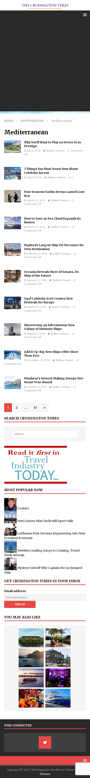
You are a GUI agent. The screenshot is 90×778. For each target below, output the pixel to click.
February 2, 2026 (37, 253)
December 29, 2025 (38, 360)
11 (35, 407)
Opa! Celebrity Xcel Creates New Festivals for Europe (48, 300)
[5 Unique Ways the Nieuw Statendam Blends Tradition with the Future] (58, 678)
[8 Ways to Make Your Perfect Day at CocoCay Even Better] (58, 637)
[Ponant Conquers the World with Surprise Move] (31, 678)
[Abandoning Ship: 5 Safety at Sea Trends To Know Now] (31, 698)
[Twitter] (45, 742)
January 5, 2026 (36, 333)
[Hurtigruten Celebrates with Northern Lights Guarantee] (31, 657)
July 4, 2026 (34, 150)
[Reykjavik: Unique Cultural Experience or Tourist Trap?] (58, 657)
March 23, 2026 (36, 200)
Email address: (15, 591)
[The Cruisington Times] (45, 8)
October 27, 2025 (37, 386)
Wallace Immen (55, 150)
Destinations (32, 121)
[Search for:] (45, 434)
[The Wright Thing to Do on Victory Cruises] (58, 698)
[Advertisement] (45, 66)
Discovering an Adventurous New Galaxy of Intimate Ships (49, 327)
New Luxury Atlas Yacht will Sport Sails (45, 520)
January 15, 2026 (36, 306)
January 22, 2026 (37, 280)
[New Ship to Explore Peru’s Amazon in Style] (31, 637)
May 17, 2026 (34, 177)
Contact (23, 508)
